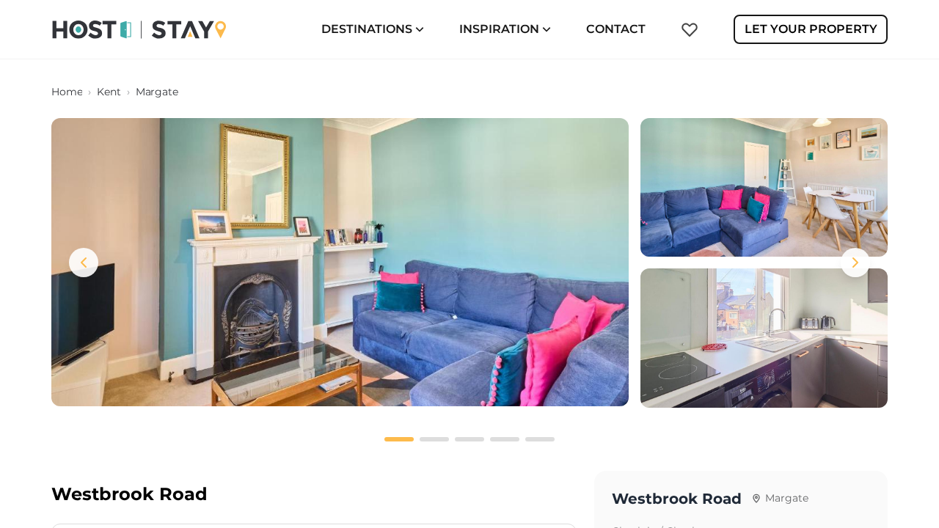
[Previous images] (83, 262)
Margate (157, 92)
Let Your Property (811, 29)
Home (66, 92)
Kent (108, 92)
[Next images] (855, 262)
